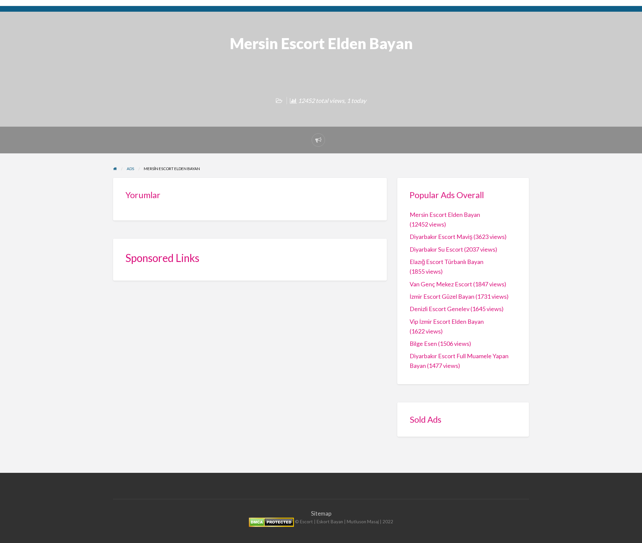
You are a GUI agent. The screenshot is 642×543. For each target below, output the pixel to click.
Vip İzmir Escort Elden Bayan (447, 321)
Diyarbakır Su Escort (436, 249)
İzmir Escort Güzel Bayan (442, 296)
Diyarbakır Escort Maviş (441, 236)
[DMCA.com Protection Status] (271, 522)
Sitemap (321, 513)
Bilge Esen (423, 343)
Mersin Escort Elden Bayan (445, 214)
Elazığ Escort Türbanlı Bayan (447, 261)
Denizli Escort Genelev (439, 308)
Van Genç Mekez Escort (441, 284)
